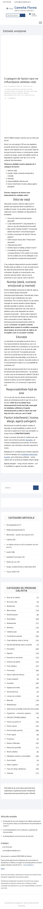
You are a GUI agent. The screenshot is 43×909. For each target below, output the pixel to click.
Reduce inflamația (13, 743)
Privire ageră (11, 735)
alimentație (16, 89)
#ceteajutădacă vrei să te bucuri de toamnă (18, 836)
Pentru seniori (12, 726)
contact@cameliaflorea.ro (22, 2)
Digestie (10, 653)
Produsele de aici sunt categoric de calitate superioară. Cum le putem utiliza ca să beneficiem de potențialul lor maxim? (22, 823)
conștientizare (9, 91)
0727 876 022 (7, 2)
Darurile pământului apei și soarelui (19, 645)
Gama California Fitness (15, 675)
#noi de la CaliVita (13, 598)
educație (27, 91)
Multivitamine (11, 705)
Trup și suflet (28, 86)
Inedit (8, 552)
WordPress (21, 906)
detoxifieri (29, 440)
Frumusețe (11, 670)
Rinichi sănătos (12, 752)
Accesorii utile (12, 602)
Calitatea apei (12, 632)
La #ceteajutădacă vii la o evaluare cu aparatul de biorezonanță (20, 831)
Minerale (10, 700)
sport (19, 95)
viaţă (26, 95)
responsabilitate (10, 95)
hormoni (7, 93)
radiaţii (26, 93)
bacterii (23, 89)
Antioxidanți (11, 619)
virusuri (32, 95)
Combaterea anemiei (14, 636)
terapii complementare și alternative (19, 567)
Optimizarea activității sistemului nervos (21, 709)
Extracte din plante (13, 662)
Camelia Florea (25, 7)
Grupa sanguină (12, 679)
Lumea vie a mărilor (14, 696)
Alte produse (11, 610)
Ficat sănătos (12, 666)
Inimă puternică (12, 692)
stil (22, 95)
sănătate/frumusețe (14, 557)
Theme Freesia (28, 903)
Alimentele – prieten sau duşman (18, 535)
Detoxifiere (11, 649)
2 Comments (12, 98)
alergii (9, 89)
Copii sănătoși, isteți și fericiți (17, 640)
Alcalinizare (11, 606)
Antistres (10, 628)
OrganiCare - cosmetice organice (19, 713)
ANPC (3, 869)
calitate (29, 89)
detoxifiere (19, 91)
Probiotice (10, 739)
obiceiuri (20, 93)
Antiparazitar (11, 623)
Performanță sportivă (14, 730)
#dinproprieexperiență (14, 530)
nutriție (13, 93)
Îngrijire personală (13, 688)
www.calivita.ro (28, 865)
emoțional (33, 91)
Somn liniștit (11, 760)
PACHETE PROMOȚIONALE (16, 717)
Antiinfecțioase (12, 615)
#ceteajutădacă (12, 525)
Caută (22, 15)
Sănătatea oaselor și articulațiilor (19, 756)
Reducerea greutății (14, 748)
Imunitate (10, 683)
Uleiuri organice (12, 765)
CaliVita (9, 540)
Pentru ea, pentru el (14, 722)
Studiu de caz (11, 562)
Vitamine (10, 773)
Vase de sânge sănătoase (16, 769)
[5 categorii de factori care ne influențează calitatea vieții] (21, 56)
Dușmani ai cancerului (15, 658)
